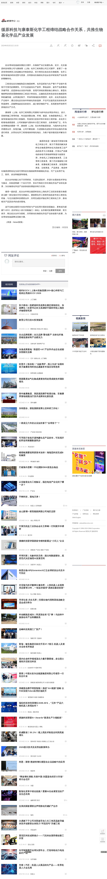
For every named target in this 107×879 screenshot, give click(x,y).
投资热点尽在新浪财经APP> (29, 284)
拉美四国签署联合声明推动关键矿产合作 (38, 806)
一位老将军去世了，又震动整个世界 (88, 117)
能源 (42, 550)
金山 (32, 520)
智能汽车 (34, 638)
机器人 (46, 329)
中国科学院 (34, 314)
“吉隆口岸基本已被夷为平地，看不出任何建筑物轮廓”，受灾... (91, 125)
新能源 (33, 550)
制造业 (39, 741)
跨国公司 (37, 520)
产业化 (32, 491)
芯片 (32, 358)
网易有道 (34, 329)
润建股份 (41, 697)
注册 (88, 2)
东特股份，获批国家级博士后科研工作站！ (39, 408)
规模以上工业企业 (48, 741)
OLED (39, 756)
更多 (60, 2)
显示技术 (34, 756)
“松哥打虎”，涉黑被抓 (84, 132)
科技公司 (40, 329)
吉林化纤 (34, 343)
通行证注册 (96, 510)
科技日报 (39, 432)
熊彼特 (33, 771)
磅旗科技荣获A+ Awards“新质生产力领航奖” (40, 718)
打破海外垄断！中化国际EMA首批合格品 (38, 467)
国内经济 (34, 741)
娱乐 (29, 2)
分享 (93, 45)
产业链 (33, 432)
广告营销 (86, 510)
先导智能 (34, 859)
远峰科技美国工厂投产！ (31, 629)
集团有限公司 (40, 682)
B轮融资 (33, 461)
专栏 (54, 2)
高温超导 (34, 830)
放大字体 (65, 45)
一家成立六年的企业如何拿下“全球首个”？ (39, 423)
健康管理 (34, 800)
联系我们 (75, 510)
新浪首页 (4, 2)
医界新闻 (34, 373)
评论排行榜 (97, 111)
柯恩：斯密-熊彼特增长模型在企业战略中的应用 (42, 762)
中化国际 (31, 476)
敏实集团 (34, 653)
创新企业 (37, 358)
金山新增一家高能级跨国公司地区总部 (37, 511)
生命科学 (31, 668)
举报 (51, 45)
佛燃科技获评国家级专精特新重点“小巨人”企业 (41, 541)
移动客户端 (98, 2)
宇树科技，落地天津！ (29, 497)
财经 (23, 2)
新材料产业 (41, 343)
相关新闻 (9, 284)
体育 (17, 2)
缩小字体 (58, 45)
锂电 (41, 727)
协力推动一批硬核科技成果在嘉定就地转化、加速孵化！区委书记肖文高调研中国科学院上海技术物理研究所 (41, 308)
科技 (35, 2)
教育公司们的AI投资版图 (31, 320)
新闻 (11, 2)
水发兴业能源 (49, 682)
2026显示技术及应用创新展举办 (34, 747)
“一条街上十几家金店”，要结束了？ (88, 139)
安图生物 (33, 609)
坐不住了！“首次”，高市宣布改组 (88, 146)
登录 (44, 271)
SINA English (76, 517)
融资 (38, 461)
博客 (42, 2)
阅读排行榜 (81, 111)
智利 (32, 815)
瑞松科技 (36, 712)
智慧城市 (31, 697)
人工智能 (34, 299)
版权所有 (95, 531)
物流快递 (31, 727)
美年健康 (34, 402)
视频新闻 (80, 318)
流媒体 (39, 638)
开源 (29, 447)
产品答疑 (75, 514)
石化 (29, 844)
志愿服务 (40, 373)
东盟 (32, 785)
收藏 (72, 45)
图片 (48, 2)
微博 (79, 45)
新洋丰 (30, 535)
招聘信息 (86, 514)
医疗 (32, 447)
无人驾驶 (33, 594)
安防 (32, 844)
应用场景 (39, 506)
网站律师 (96, 514)
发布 (60, 271)
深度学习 (34, 564)
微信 (86, 45)
